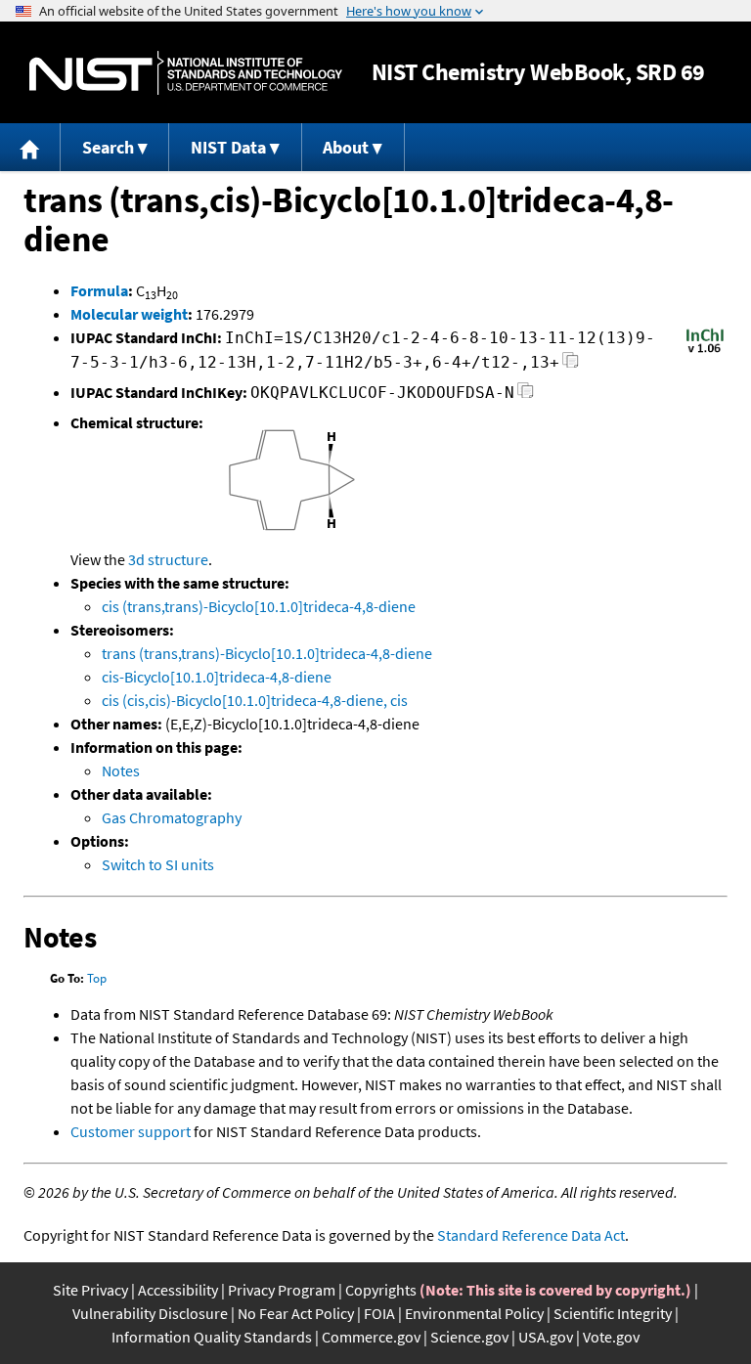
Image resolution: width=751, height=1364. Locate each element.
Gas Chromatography (172, 817)
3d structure (168, 559)
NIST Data (228, 147)
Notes (121, 770)
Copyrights (381, 1289)
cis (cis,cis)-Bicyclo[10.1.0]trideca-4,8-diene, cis (255, 700)
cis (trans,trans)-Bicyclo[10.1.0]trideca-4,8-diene (259, 606)
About (346, 147)
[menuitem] (30, 147)
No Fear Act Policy (296, 1313)
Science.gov (469, 1336)
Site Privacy (90, 1289)
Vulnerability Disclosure (150, 1313)
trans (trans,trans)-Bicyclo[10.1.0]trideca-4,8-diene (267, 653)
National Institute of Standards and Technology (185, 73)
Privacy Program (281, 1289)
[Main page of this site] (30, 147)
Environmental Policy (474, 1313)
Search (108, 147)
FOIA (379, 1313)
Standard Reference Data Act (531, 1235)
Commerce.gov (371, 1336)
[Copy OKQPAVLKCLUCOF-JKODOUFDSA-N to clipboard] (525, 395)
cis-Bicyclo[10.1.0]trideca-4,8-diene (216, 676)
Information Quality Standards (211, 1336)
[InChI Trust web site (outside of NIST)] (705, 351)
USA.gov (545, 1336)
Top (97, 978)
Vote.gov (611, 1336)
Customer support (130, 1131)
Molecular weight (129, 314)
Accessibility (178, 1289)
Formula (99, 290)
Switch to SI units (158, 864)
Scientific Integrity (612, 1313)
